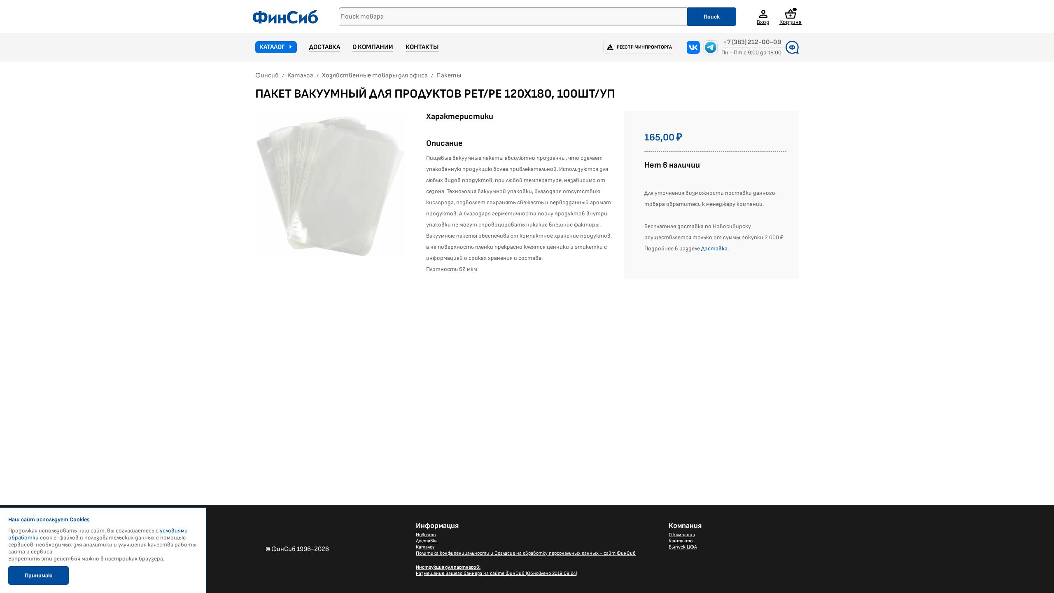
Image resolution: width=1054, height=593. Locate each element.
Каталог (272, 47)
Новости (426, 535)
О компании (372, 47)
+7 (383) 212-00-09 (752, 42)
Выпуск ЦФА (683, 547)
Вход (763, 22)
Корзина (790, 22)
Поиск (712, 16)
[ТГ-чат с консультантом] (710, 47)
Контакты (422, 47)
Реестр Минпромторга (644, 47)
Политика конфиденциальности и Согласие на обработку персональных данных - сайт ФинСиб (526, 553)
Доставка (324, 47)
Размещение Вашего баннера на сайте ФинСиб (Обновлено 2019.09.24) (496, 570)
